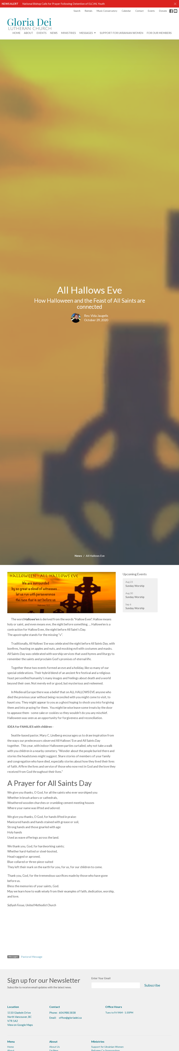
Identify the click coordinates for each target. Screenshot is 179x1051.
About (28, 32)
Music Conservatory (107, 10)
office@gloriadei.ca (70, 1017)
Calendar (126, 10)
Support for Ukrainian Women (107, 1046)
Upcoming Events (135, 574)
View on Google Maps (20, 1024)
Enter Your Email (100, 978)
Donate (163, 10)
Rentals (88, 10)
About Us (54, 1046)
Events (151, 10)
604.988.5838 (67, 1012)
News (54, 32)
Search (77, 10)
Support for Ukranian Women (121, 32)
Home (16, 32)
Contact (139, 10)
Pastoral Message (31, 956)
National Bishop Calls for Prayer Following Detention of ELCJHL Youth (63, 3)
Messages (86, 32)
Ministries (68, 32)
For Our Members (159, 32)
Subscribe (152, 985)
